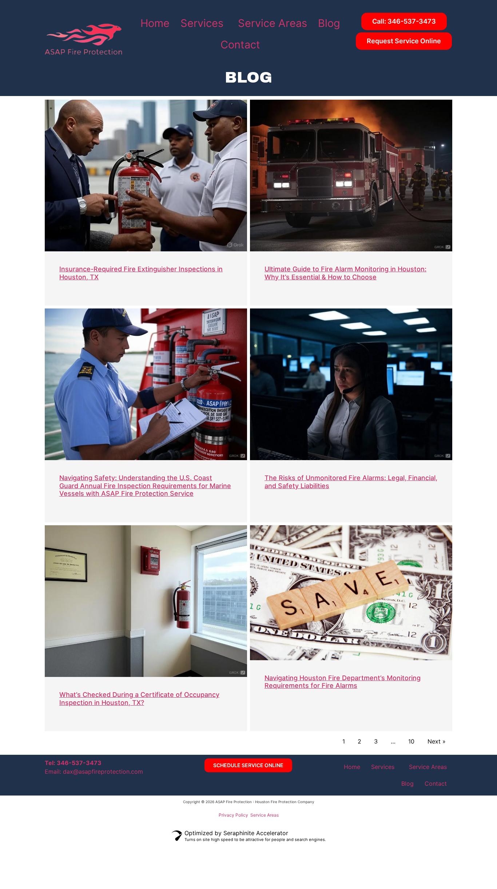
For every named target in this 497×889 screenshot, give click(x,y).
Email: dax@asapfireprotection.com (94, 771)
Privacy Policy (233, 815)
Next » (437, 741)
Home (155, 23)
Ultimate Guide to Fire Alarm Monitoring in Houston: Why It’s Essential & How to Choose (345, 273)
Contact (240, 44)
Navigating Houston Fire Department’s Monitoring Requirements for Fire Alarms (343, 682)
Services (201, 23)
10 (411, 741)
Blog (329, 23)
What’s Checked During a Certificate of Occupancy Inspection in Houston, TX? (139, 698)
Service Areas (272, 23)
